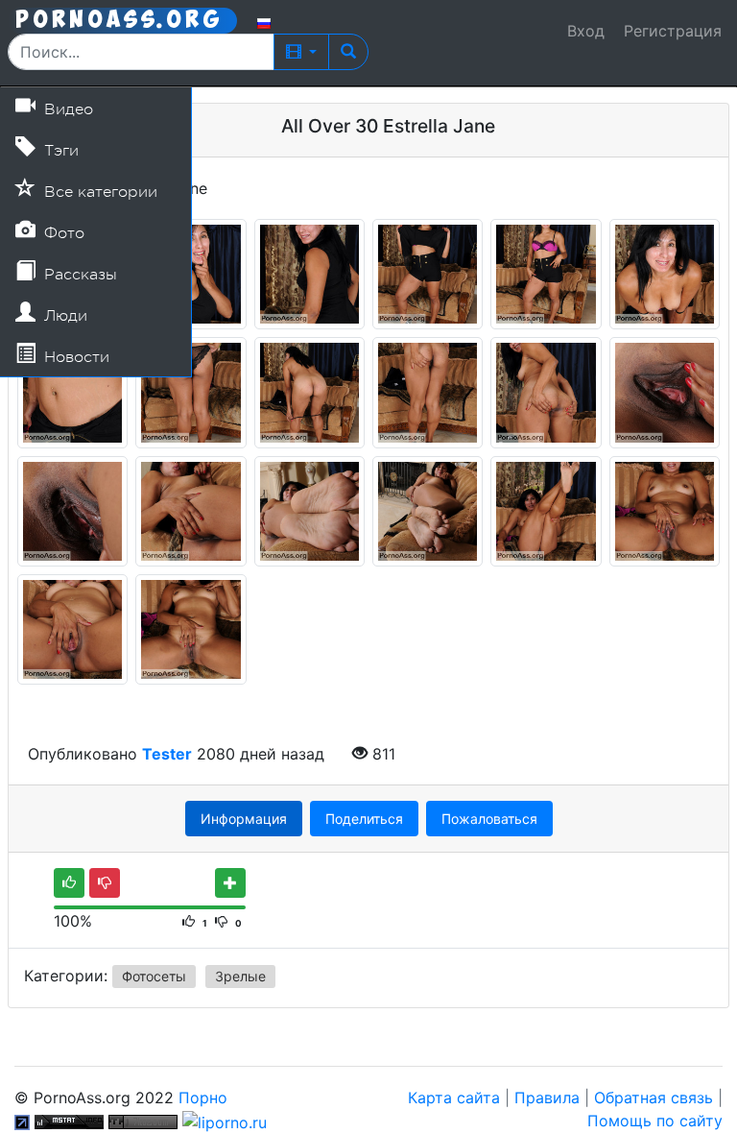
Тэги (59, 150)
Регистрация (673, 30)
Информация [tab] (244, 818)
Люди (63, 316)
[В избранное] (230, 883)
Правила (547, 1097)
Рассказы (78, 274)
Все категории (98, 192)
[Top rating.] (69, 1120)
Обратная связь (653, 1097)
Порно (202, 1097)
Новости (74, 357)
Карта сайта (454, 1097)
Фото (61, 233)
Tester (167, 753)
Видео (66, 109)
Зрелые (240, 976)
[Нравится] (69, 883)
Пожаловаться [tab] (489, 818)
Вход (586, 30)
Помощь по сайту (655, 1120)
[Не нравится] (104, 883)
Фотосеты (154, 976)
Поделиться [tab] (364, 818)
